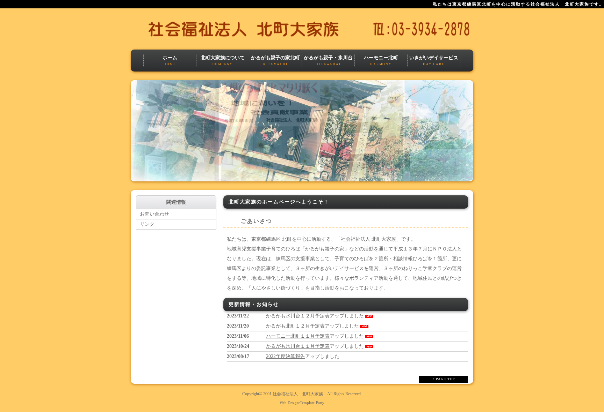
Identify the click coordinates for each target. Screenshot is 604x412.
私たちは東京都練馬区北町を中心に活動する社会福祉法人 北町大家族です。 (518, 4)
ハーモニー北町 (381, 60)
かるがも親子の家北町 (275, 60)
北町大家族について (223, 60)
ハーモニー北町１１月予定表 (298, 336)
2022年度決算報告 (285, 356)
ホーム (170, 60)
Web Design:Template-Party (302, 402)
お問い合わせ (154, 214)
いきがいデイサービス (433, 60)
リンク (147, 224)
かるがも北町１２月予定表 (295, 326)
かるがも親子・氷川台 (328, 60)
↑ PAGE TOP (443, 379)
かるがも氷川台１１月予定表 (298, 346)
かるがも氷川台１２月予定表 (298, 316)
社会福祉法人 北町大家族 (298, 394)
